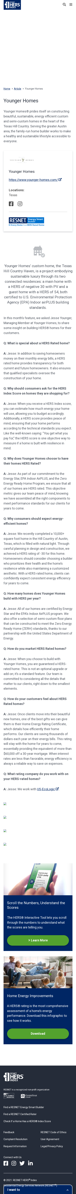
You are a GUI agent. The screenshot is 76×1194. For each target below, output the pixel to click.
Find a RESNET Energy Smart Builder (24, 1107)
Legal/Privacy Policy (52, 1146)
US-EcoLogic (46, 789)
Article (17, 88)
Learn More (39, 940)
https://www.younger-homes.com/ (33, 180)
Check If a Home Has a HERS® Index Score (27, 1121)
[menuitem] (6, 1163)
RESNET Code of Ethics (53, 1132)
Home (7, 88)
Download (38, 1033)
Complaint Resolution (15, 1139)
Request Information (15, 1146)
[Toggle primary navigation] (70, 4)
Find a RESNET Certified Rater (20, 1114)
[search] (64, 4)
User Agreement (50, 1139)
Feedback (9, 1132)
